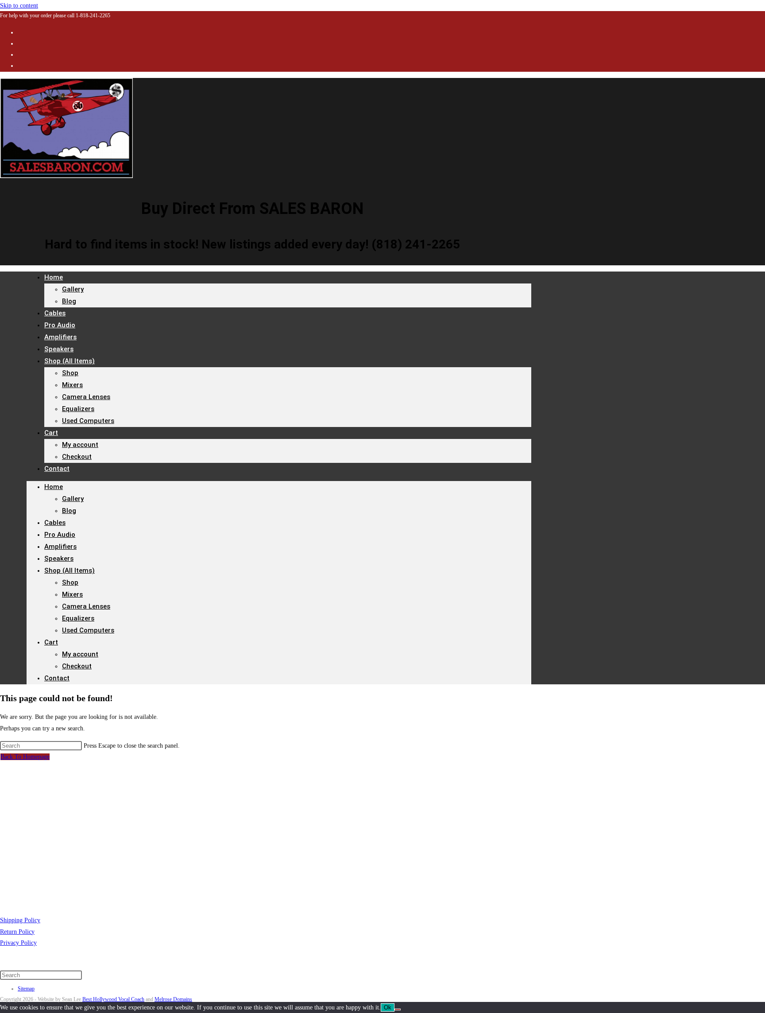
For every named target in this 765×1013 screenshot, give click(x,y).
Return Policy (17, 931)
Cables (55, 523)
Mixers (72, 385)
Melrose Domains (173, 999)
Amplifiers (60, 547)
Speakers (58, 559)
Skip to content (19, 5)
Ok (387, 1007)
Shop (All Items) (69, 361)
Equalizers (78, 409)
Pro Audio (59, 535)
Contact (57, 469)
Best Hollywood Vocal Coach (113, 999)
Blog (69, 301)
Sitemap (26, 989)
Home (53, 277)
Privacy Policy (18, 942)
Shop (70, 373)
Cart (51, 433)
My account (80, 445)
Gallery (73, 289)
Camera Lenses (86, 397)
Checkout (77, 457)
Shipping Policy (20, 920)
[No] (397, 1009)
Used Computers (88, 421)
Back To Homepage (25, 756)
